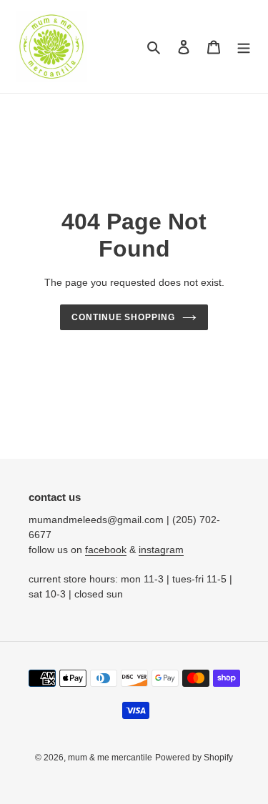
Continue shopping (123, 317)
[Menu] (244, 46)
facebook (105, 549)
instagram (161, 549)
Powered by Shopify (194, 758)
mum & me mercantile (110, 758)
